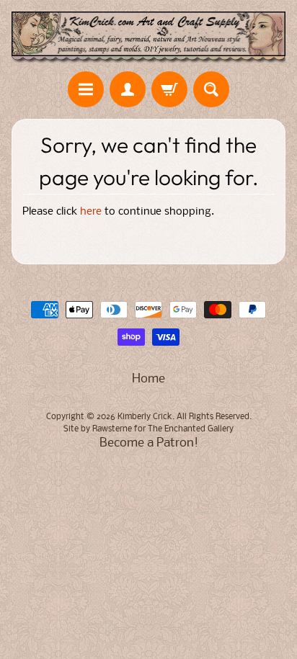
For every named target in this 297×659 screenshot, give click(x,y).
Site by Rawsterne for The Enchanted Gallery (148, 429)
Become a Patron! (148, 443)
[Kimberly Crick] (148, 38)
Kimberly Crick (145, 417)
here (91, 212)
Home (148, 379)
